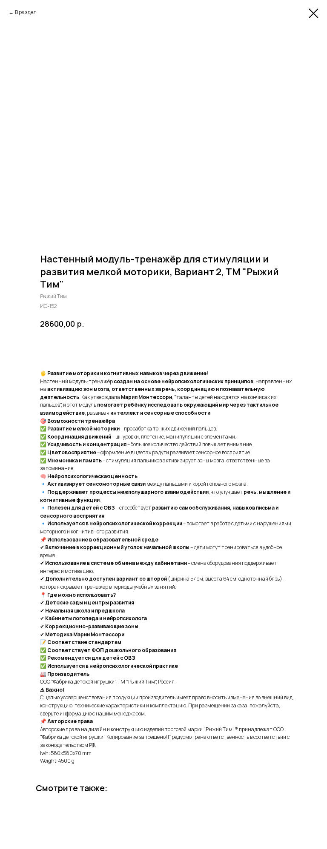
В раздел (26, 12)
